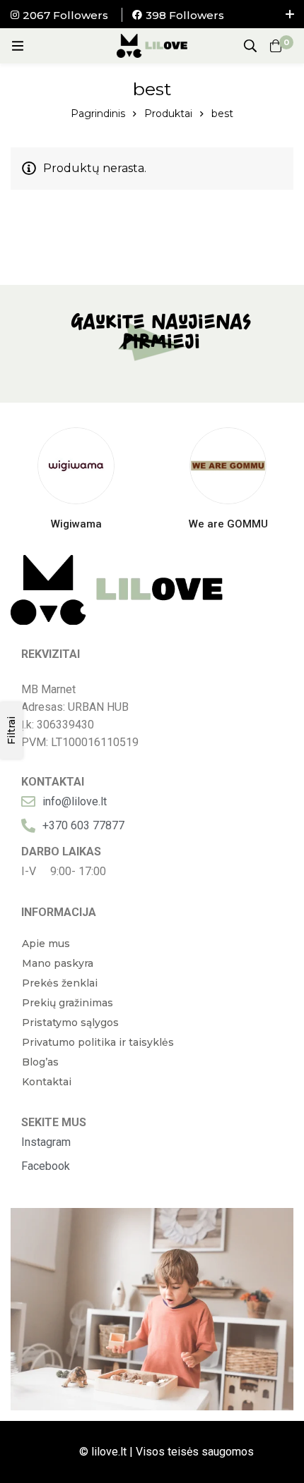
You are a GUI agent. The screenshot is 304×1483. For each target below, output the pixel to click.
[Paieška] (250, 46)
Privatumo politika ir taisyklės (98, 1042)
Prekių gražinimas (67, 1002)
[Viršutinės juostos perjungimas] (290, 14)
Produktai (168, 113)
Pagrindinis (98, 113)
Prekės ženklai (60, 983)
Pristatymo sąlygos (70, 1022)
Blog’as (40, 1062)
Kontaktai (46, 1081)
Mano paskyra (57, 963)
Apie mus (46, 943)
